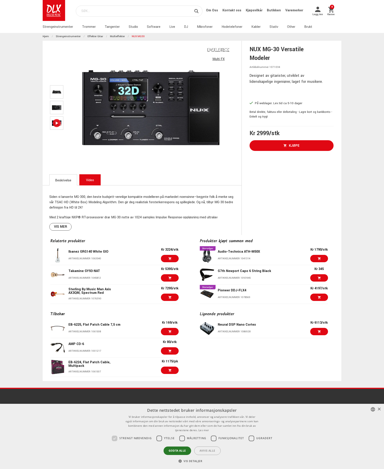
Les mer (203, 430)
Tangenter (112, 26)
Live (172, 26)
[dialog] (192, 436)
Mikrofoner (205, 26)
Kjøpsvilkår (254, 10)
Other (291, 26)
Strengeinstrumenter (58, 26)
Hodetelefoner (232, 26)
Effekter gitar (95, 36)
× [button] (379, 409)
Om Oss (212, 10)
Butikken (274, 10)
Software (153, 26)
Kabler (256, 26)
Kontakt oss (232, 10)
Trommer (89, 26)
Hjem (46, 36)
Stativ (274, 26)
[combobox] (373, 409)
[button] (192, 461)
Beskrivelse (63, 180)
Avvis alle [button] (207, 451)
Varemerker (294, 10)
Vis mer (60, 226)
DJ (186, 26)
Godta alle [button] (177, 451)
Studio (133, 26)
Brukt (308, 26)
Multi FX (218, 59)
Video (90, 180)
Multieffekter (117, 36)
